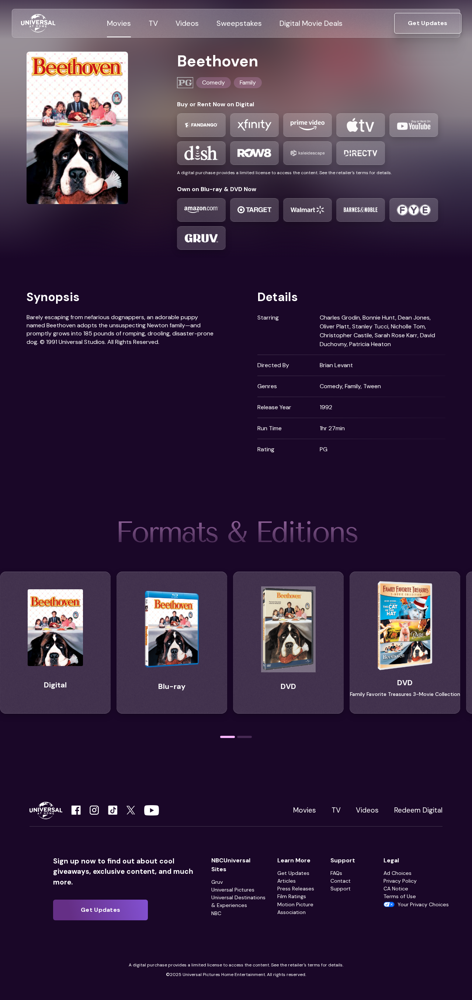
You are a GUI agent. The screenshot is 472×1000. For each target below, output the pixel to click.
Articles (286, 880)
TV (336, 810)
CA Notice (396, 888)
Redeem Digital (418, 810)
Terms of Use (400, 896)
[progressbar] (227, 737)
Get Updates (293, 873)
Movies (304, 810)
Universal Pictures (232, 889)
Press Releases (295, 888)
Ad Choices (398, 873)
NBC (216, 913)
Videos (367, 810)
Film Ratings (291, 896)
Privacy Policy (400, 880)
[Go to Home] (38, 23)
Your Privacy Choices (423, 904)
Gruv (217, 882)
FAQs (336, 873)
